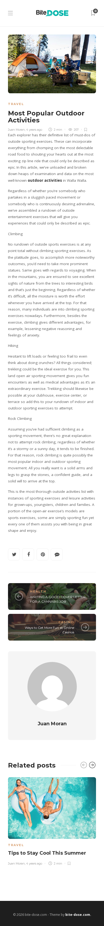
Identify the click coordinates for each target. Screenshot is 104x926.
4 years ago (34, 129)
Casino (66, 622)
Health (38, 591)
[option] (52, 820)
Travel (16, 104)
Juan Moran (16, 129)
